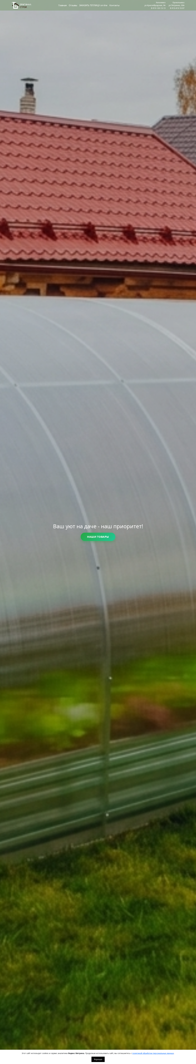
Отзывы (73, 5)
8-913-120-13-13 (158, 8)
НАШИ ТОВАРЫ (98, 537)
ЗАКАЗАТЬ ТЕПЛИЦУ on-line (93, 5)
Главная (62, 5)
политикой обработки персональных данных (153, 1053)
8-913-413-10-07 (177, 8)
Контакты (114, 5)
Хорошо (98, 1059)
